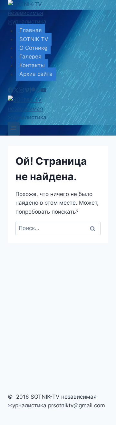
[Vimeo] (27, 91)
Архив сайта (36, 74)
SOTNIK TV (33, 39)
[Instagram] (21, 91)
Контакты (32, 65)
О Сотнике (33, 48)
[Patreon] (32, 91)
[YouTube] (43, 91)
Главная (30, 30)
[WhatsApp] (38, 91)
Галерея (30, 56)
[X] (16, 91)
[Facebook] (10, 91)
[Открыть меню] (14, 129)
